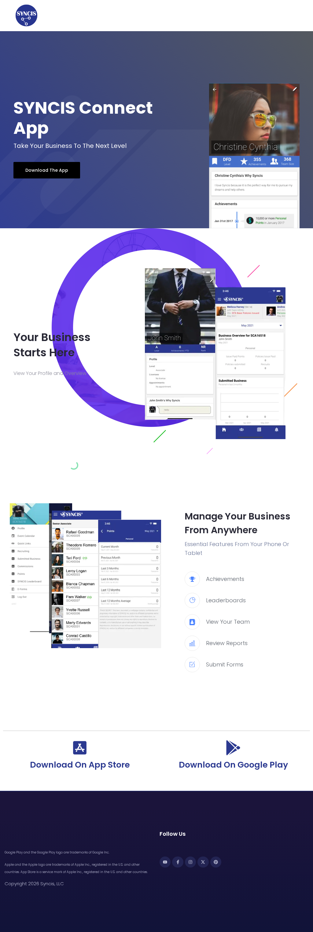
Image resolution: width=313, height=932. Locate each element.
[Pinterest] (215, 862)
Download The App (46, 170)
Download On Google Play (233, 764)
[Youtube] (165, 862)
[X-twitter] (202, 862)
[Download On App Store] (79, 747)
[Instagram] (190, 862)
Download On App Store (80, 764)
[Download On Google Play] (233, 747)
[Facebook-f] (177, 862)
